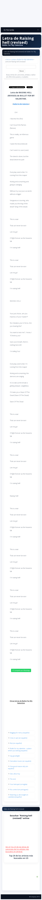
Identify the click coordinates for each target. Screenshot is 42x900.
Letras (13, 59)
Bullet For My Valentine (25, 59)
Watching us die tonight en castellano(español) (18, 796)
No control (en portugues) (19, 789)
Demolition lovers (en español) (20, 761)
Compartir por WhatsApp (22, 670)
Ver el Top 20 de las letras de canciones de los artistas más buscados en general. (17, 849)
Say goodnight (15, 756)
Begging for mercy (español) (19, 733)
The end (13, 779)
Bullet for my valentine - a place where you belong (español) (19, 749)
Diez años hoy (15, 774)
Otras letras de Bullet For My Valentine (21, 702)
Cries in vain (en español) (18, 738)
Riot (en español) (16, 743)
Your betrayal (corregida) (18, 784)
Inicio (8, 59)
